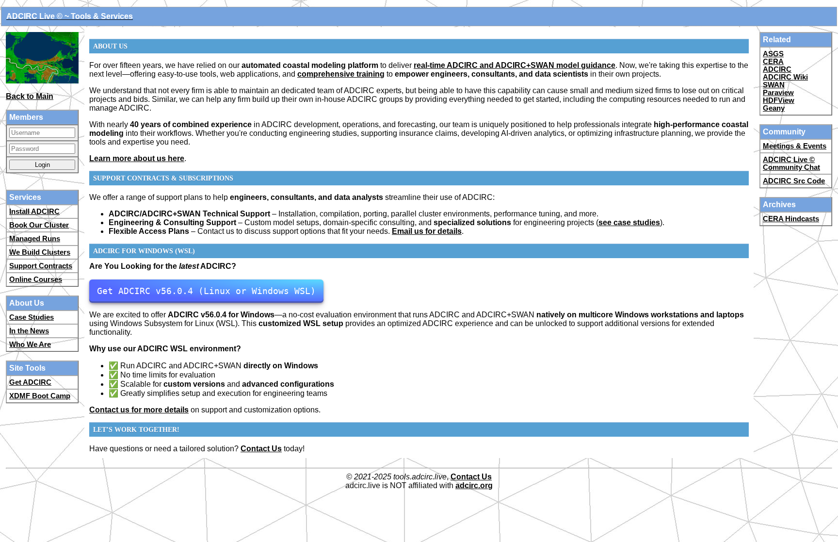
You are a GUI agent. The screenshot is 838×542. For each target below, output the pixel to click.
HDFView (778, 100)
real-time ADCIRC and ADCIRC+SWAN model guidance (514, 65)
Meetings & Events (794, 146)
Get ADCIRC (30, 382)
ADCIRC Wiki (785, 77)
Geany (774, 108)
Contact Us (261, 448)
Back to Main (29, 96)
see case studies (629, 222)
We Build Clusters (39, 252)
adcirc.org (474, 485)
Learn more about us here (136, 158)
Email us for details (427, 231)
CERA (773, 62)
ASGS (773, 54)
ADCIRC (777, 69)
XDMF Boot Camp (39, 396)
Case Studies (31, 317)
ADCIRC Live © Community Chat (791, 163)
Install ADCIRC (34, 211)
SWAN (774, 85)
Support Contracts (40, 266)
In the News (29, 331)
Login (42, 164)
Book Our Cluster (39, 225)
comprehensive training (341, 74)
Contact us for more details (139, 410)
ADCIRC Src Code (794, 181)
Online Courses (35, 279)
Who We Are (30, 344)
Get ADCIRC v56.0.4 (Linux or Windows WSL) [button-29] (206, 291)
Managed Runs (34, 239)
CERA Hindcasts (791, 219)
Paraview (778, 93)
